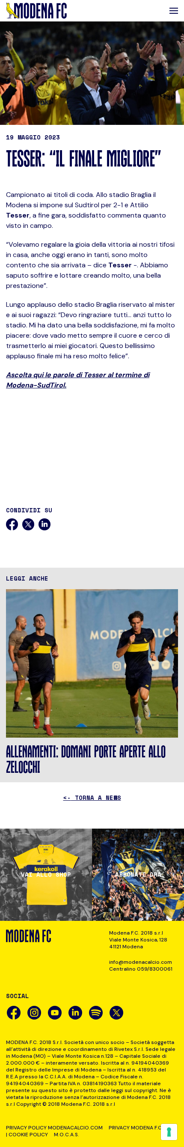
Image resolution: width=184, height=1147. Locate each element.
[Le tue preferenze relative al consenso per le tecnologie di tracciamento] (169, 1132)
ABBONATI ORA (138, 875)
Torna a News (92, 797)
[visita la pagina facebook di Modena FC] (14, 1013)
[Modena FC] (36, 11)
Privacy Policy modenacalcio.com (54, 1127)
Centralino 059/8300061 (140, 968)
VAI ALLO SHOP (46, 875)
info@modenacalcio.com (140, 962)
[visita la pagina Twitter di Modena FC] (116, 1013)
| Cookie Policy (27, 1134)
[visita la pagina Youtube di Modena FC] (55, 1013)
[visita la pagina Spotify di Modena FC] (96, 1013)
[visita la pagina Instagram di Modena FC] (34, 1013)
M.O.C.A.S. (66, 1134)
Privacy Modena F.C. (136, 1127)
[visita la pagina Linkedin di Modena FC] (75, 1013)
